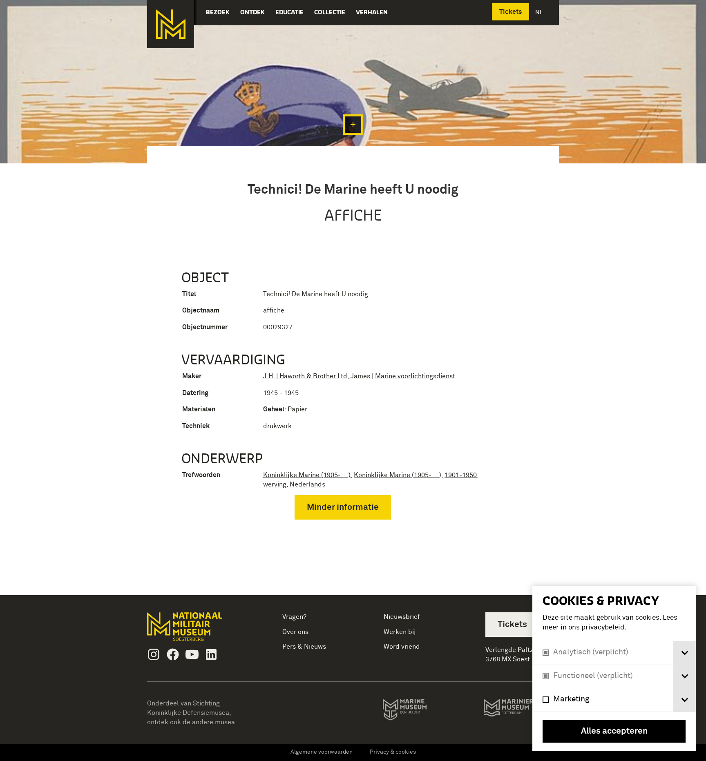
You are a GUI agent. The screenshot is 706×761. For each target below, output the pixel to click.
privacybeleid (602, 627)
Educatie (289, 12)
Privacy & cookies (393, 752)
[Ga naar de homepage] (170, 24)
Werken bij (400, 632)
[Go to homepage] (197, 630)
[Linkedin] (211, 654)
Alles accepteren (614, 731)
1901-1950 (461, 475)
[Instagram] (153, 654)
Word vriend (402, 646)
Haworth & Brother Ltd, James (324, 376)
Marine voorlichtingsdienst (415, 376)
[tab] (684, 653)
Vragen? (294, 617)
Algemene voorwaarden (321, 752)
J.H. (269, 376)
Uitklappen (353, 124)
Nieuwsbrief (402, 617)
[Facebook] (172, 654)
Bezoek (218, 12)
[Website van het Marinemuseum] (416, 711)
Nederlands (307, 484)
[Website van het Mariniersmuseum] (521, 711)
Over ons (295, 632)
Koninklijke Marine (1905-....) (307, 475)
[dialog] (614, 668)
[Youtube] (192, 654)
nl (539, 12)
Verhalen (372, 12)
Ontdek (252, 12)
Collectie (329, 12)
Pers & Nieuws (304, 646)
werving (274, 484)
